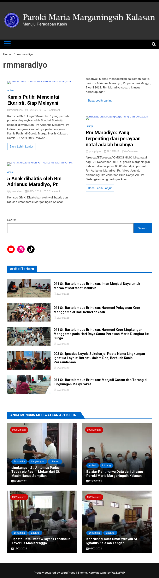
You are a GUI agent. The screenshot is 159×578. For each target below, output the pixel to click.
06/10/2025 (20, 481)
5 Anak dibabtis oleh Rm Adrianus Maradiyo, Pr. (34, 181)
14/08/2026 (62, 367)
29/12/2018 (113, 151)
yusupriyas (16, 110)
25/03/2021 (95, 481)
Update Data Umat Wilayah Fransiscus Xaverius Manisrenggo (40, 541)
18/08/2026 (62, 317)
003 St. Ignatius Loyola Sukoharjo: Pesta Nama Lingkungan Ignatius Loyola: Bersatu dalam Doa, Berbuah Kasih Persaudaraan (99, 358)
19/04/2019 (35, 110)
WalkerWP (117, 572)
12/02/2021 (20, 548)
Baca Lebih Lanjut (21, 146)
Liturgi (89, 126)
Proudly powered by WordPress (55, 572)
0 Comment (53, 110)
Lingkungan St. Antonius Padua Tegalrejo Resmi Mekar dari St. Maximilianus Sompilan (35, 472)
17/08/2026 (62, 343)
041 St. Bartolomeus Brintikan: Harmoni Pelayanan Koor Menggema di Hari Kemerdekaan (97, 310)
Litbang (55, 461)
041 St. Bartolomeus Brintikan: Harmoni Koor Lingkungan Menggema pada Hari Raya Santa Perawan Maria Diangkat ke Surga (101, 334)
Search (12, 219)
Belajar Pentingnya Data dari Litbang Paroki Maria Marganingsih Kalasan (114, 474)
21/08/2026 (62, 293)
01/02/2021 (95, 548)
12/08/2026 (62, 389)
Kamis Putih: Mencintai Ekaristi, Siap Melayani (33, 100)
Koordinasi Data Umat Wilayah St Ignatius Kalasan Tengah (111, 541)
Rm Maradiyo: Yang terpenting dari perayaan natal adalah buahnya (113, 139)
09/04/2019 (35, 191)
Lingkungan (38, 461)
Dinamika (19, 461)
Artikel (10, 90)
